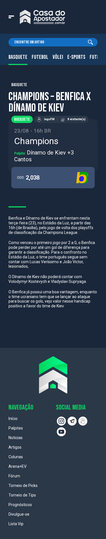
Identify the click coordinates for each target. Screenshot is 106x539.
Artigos (14, 447)
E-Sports (76, 57)
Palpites (15, 428)
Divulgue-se (18, 514)
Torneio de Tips (22, 495)
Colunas (15, 457)
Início (13, 418)
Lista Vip (15, 524)
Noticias (15, 437)
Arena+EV (17, 466)
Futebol (40, 57)
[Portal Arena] (42, 17)
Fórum (14, 476)
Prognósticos (20, 504)
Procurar (90, 42)
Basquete (17, 57)
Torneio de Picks (23, 485)
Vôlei (58, 57)
